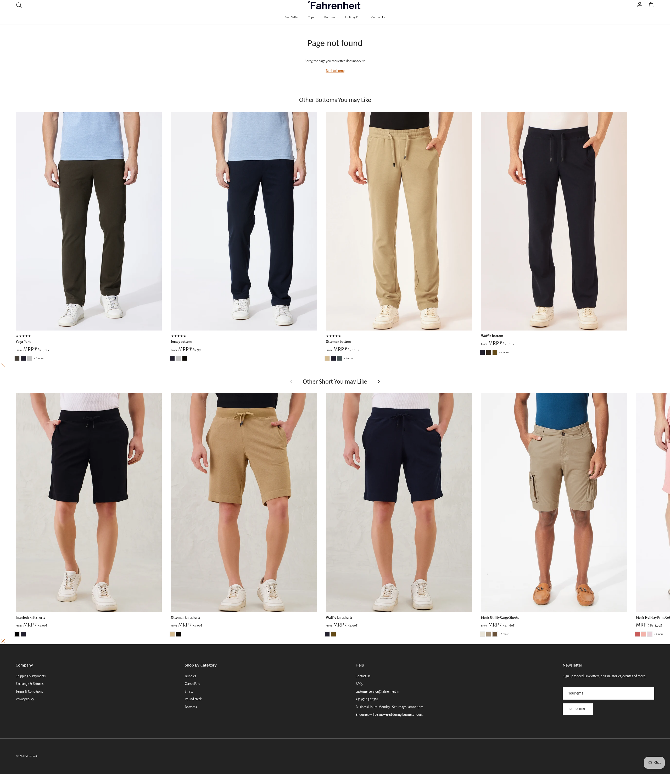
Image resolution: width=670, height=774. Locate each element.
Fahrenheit (30, 756)
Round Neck (193, 699)
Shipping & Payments (31, 676)
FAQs (359, 684)
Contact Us (378, 17)
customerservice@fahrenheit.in (377, 691)
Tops (311, 17)
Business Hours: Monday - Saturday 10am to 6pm (389, 707)
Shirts (189, 691)
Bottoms (329, 17)
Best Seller (291, 17)
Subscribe (578, 708)
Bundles (190, 676)
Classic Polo (192, 684)
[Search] (19, 5)
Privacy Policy (25, 699)
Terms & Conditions (29, 691)
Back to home (335, 71)
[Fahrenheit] (335, 5)
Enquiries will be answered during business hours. (389, 714)
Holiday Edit (353, 17)
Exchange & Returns (29, 684)
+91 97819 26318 (367, 699)
